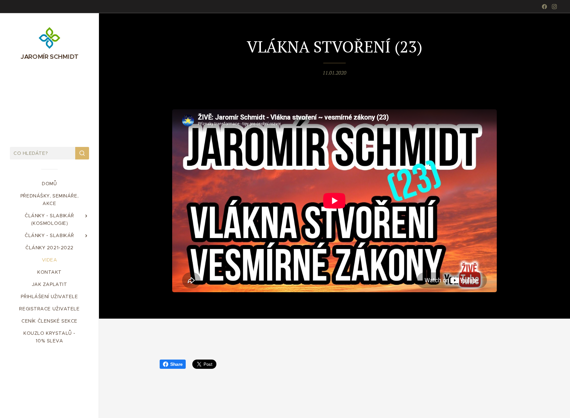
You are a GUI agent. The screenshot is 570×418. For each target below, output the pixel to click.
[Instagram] (554, 6)
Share (176, 364)
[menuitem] (49, 184)
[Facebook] (544, 6)
